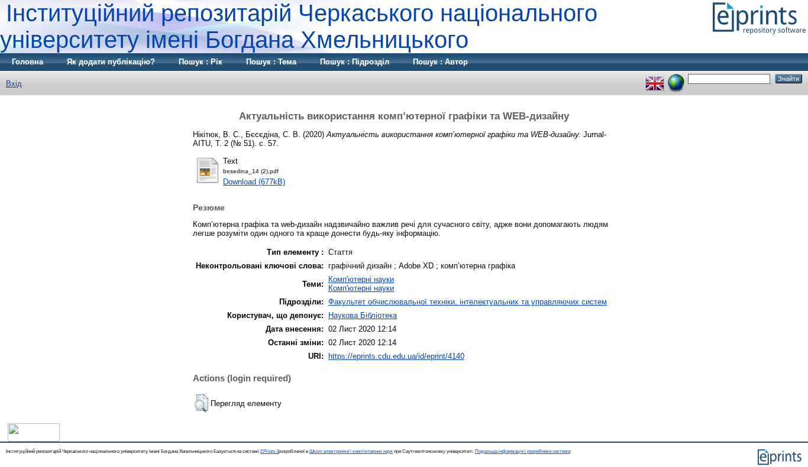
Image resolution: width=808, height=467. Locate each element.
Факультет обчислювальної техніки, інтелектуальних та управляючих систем (467, 301)
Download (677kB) (254, 181)
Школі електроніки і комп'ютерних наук (351, 451)
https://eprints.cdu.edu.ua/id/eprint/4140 (396, 356)
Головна (27, 61)
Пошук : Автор (440, 61)
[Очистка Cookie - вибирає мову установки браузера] (676, 78)
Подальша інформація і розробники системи (522, 451)
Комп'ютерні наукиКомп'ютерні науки (361, 284)
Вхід (14, 83)
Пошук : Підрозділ (354, 61)
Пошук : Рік (200, 61)
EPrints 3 (269, 451)
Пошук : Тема (271, 61)
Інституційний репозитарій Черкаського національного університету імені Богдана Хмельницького (298, 26)
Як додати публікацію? (111, 61)
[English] (654, 78)
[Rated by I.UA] (34, 438)
